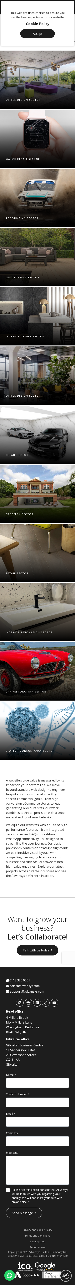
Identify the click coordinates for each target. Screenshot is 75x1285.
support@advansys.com (26, 991)
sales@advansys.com (24, 986)
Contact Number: (18, 1094)
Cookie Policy (37, 23)
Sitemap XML (37, 1241)
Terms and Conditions (37, 1235)
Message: (12, 1152)
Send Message (22, 1213)
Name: (11, 1075)
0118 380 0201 (19, 980)
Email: (11, 1113)
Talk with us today (36, 950)
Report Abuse (38, 1247)
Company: (12, 1133)
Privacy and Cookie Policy (37, 1230)
